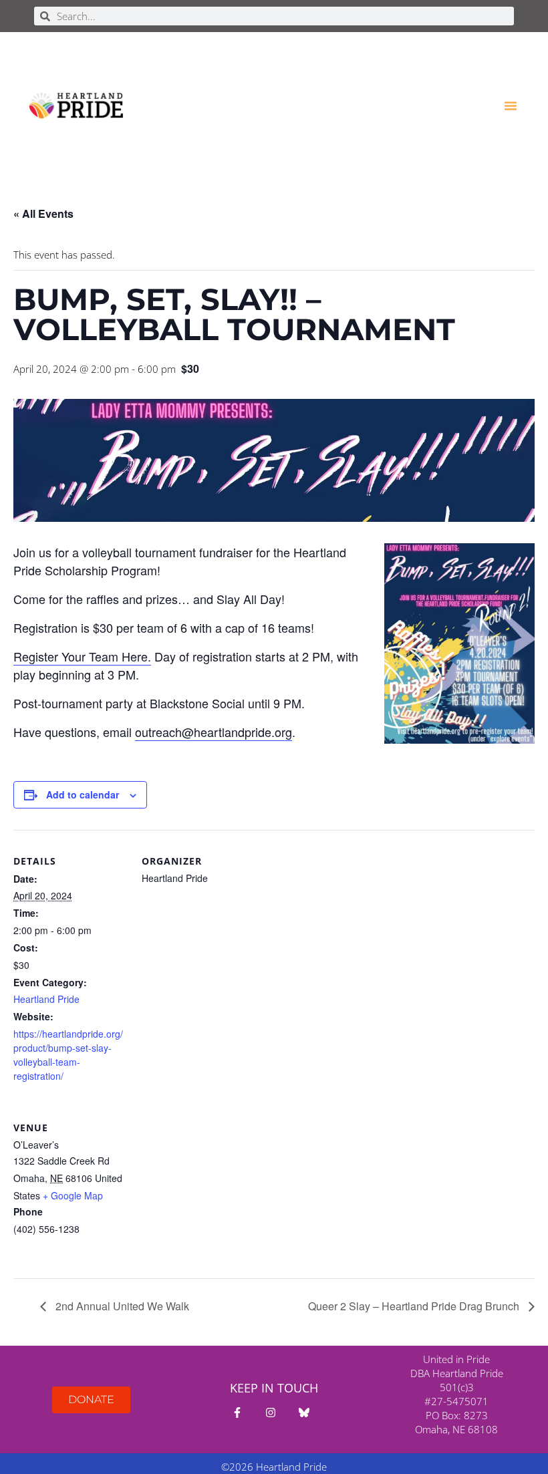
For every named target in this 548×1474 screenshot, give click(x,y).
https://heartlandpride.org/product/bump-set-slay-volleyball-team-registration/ (68, 1054)
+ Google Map (73, 1195)
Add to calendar (82, 794)
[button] (511, 106)
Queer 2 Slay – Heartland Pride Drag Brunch (415, 1306)
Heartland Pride (46, 999)
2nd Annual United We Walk (121, 1306)
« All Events (43, 213)
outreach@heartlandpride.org (213, 731)
